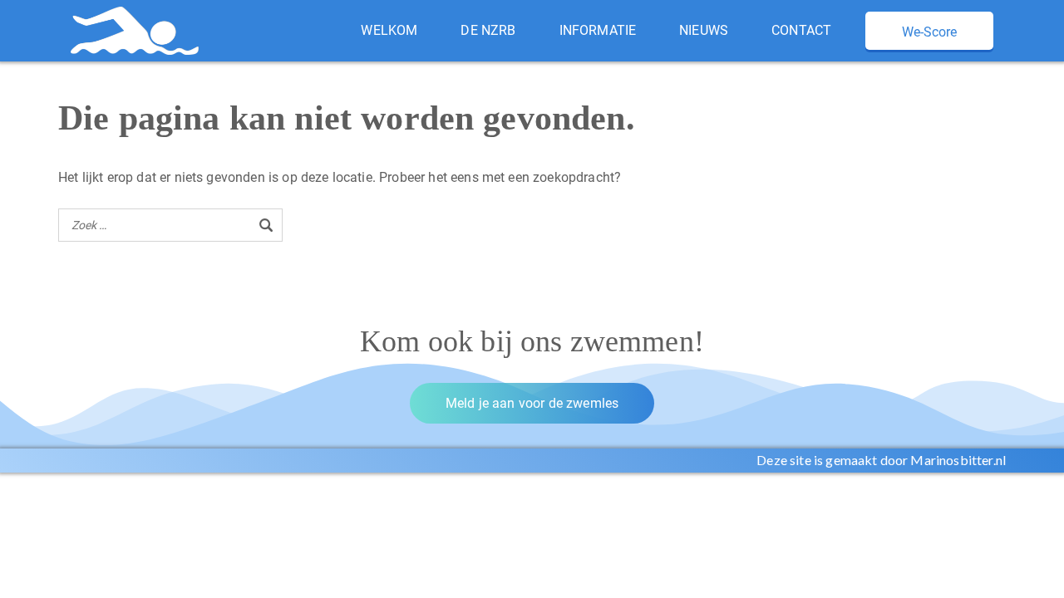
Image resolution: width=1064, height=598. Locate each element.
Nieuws (703, 30)
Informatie (598, 30)
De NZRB (488, 30)
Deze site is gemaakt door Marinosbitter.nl (881, 460)
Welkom (389, 30)
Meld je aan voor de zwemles (532, 403)
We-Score (929, 32)
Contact (801, 30)
